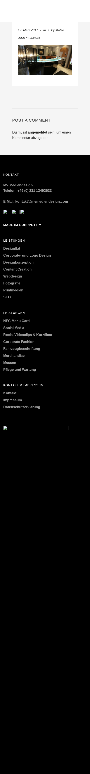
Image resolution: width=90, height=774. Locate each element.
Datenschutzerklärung (21, 407)
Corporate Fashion (19, 342)
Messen (9, 362)
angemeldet (37, 132)
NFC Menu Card (16, 321)
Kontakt (9, 393)
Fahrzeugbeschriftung (21, 349)
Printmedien (13, 290)
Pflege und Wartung (19, 369)
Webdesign (12, 276)
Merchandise (14, 356)
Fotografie (11, 283)
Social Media (13, 328)
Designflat (11, 248)
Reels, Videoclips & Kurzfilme (27, 335)
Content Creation (17, 269)
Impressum (12, 400)
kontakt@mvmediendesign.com (41, 201)
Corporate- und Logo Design (27, 255)
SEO (7, 297)
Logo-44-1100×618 (29, 38)
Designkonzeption (18, 262)
